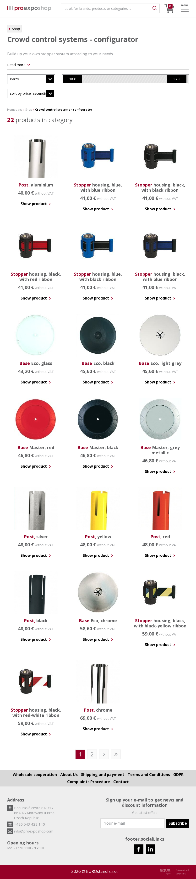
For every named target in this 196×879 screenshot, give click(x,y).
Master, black (97, 447)
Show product (34, 203)
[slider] (72, 79)
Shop (16, 28)
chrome (98, 710)
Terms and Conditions (149, 774)
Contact (121, 781)
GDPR (178, 774)
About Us (69, 774)
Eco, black (98, 363)
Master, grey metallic (160, 450)
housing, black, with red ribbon (36, 276)
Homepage (14, 109)
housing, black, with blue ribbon (160, 276)
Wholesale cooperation (35, 774)
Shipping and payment (102, 774)
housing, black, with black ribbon (160, 187)
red (160, 536)
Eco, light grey (160, 363)
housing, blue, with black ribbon (98, 276)
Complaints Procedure (88, 781)
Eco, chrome (98, 620)
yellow (98, 536)
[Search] (154, 8)
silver (36, 536)
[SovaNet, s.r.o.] (174, 872)
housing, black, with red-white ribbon (36, 712)
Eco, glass (35, 363)
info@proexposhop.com (33, 831)
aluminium (35, 185)
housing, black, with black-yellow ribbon (160, 623)
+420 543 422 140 (29, 824)
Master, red (35, 447)
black (36, 620)
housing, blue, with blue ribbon (98, 187)
